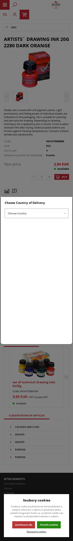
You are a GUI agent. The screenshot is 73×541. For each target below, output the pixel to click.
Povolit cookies (49, 524)
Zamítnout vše (23, 524)
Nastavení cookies (36, 531)
